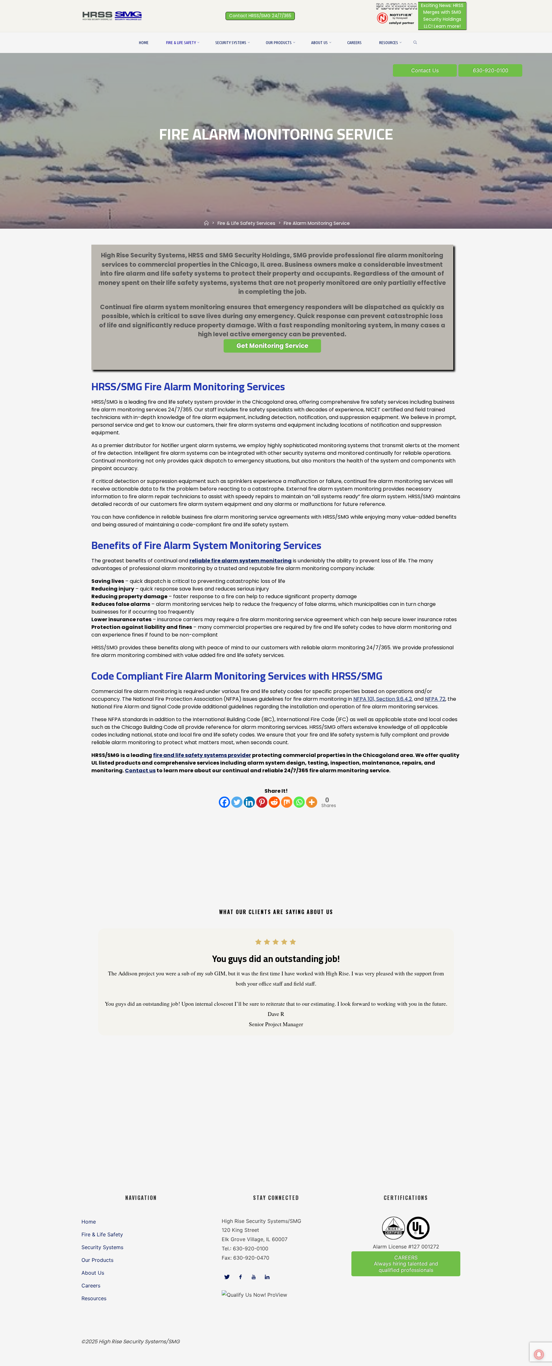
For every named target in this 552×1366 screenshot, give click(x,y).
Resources (93, 1298)
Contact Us (425, 70)
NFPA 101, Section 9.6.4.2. (383, 699)
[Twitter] (236, 802)
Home (88, 1221)
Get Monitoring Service (272, 345)
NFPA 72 (435, 699)
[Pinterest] (261, 802)
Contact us (140, 770)
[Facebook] (224, 802)
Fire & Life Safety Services (246, 223)
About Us (92, 1273)
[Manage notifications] (539, 1354)
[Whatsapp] (299, 802)
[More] (311, 802)
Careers (90, 1285)
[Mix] (286, 802)
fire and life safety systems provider (202, 755)
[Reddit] (274, 802)
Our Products (97, 1260)
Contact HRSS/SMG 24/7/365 (260, 16)
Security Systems (102, 1247)
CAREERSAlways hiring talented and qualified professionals (406, 1263)
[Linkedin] (249, 802)
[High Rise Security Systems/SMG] (113, 15)
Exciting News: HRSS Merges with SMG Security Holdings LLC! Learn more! (442, 15)
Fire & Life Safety (102, 1234)
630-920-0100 (490, 70)
